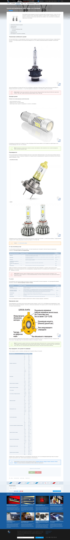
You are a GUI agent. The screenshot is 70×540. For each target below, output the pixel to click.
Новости (8, 3)
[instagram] (47, 1)
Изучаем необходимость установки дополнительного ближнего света (56, 505)
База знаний (18, 3)
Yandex (20, 491)
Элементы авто (27, 478)
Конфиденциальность (49, 531)
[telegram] (52, 1)
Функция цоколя (13, 26)
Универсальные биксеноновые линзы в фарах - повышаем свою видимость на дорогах (42, 522)
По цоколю (14, 30)
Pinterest (48, 461)
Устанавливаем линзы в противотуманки (11, 522)
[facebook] (46, 1)
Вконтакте (41, 461)
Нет (39, 472)
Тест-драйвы (13, 3)
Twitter (56, 461)
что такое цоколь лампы (22, 243)
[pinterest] (51, 1)
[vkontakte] (55, 1)
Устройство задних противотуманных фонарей (40, 505)
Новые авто (37, 3)
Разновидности (13, 27)
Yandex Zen (52, 461)
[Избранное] (60, 1)
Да (32, 472)
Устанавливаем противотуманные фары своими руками (27, 522)
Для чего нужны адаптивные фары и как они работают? (27, 505)
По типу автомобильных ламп (17, 29)
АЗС (25, 3)
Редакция (47, 533)
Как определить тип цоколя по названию (18, 33)
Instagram (45, 461)
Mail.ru (17, 491)
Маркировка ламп (14, 32)
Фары (12, 478)
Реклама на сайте (48, 532)
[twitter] (49, 1)
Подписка (39, 537)
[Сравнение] (58, 1)
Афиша (22, 3)
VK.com (14, 491)
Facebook (37, 461)
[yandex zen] (54, 1)
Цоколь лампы (22, 478)
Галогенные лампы (16, 478)
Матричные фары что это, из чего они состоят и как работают (13, 505)
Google (22, 491)
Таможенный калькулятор (30, 3)
